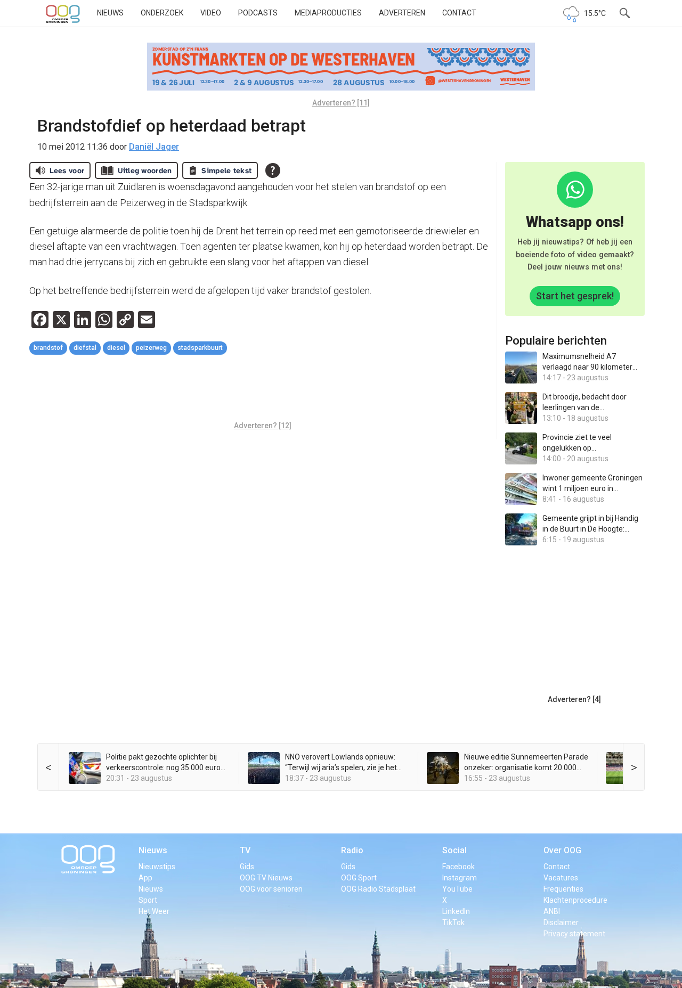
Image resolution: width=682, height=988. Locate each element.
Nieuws (110, 13)
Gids (247, 866)
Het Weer (154, 911)
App (145, 877)
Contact (459, 13)
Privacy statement (574, 933)
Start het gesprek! (575, 295)
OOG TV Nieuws (266, 877)
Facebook (458, 866)
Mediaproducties (328, 13)
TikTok (453, 922)
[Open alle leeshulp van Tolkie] (272, 170)
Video (210, 13)
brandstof (48, 348)
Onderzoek (162, 13)
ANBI (551, 911)
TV (245, 850)
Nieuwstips (157, 866)
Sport (148, 900)
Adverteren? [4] (574, 699)
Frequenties (563, 889)
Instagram (459, 877)
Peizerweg (151, 348)
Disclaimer (561, 922)
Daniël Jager (154, 147)
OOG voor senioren (271, 889)
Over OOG (562, 850)
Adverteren (402, 13)
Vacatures (560, 877)
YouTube (457, 889)
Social (454, 850)
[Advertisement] (263, 389)
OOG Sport (359, 877)
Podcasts (258, 13)
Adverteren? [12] (262, 425)
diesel (116, 348)
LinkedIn (456, 911)
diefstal (85, 348)
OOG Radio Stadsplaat (378, 889)
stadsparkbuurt (200, 348)
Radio (352, 850)
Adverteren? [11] (341, 103)
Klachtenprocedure (575, 900)
